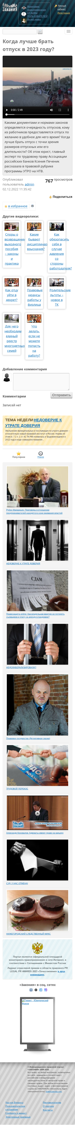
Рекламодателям (52, 1102)
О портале (48, 1106)
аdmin (29, 184)
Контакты (48, 1110)
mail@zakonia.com (54, 1092)
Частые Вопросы (14, 1102)
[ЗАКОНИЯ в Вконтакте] (31, 989)
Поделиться (62, 197)
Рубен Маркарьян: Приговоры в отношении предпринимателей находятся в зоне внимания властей (34, 511)
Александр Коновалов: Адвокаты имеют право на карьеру (34, 833)
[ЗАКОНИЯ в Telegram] (40, 989)
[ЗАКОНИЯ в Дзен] (36, 989)
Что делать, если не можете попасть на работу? (34, 340)
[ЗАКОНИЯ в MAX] (45, 989)
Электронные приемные (18, 1117)
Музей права (34, 19)
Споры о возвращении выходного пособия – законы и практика (15, 249)
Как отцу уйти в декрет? (11, 295)
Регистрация (64, 13)
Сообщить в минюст (16, 1113)
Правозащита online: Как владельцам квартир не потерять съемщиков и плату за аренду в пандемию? (35, 615)
